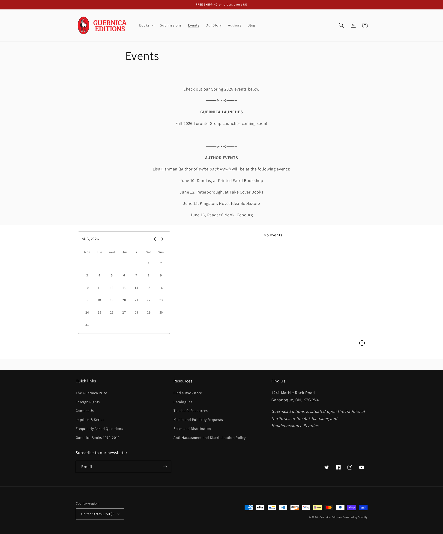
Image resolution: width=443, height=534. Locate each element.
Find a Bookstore (188, 392)
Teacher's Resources (191, 410)
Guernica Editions (331, 517)
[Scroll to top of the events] (362, 343)
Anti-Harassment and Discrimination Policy (210, 437)
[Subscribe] (165, 467)
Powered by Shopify (355, 517)
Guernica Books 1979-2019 (98, 437)
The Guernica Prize (91, 392)
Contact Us (85, 410)
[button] (146, 25)
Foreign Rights (88, 401)
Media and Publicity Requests (198, 419)
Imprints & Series (90, 419)
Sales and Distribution (192, 428)
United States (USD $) (97, 514)
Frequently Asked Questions (99, 428)
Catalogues (183, 401)
